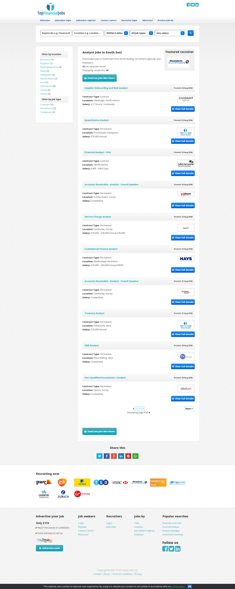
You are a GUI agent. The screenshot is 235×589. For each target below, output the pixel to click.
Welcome (45, 20)
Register (82, 526)
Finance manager (171, 530)
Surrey (43, 89)
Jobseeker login (63, 20)
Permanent (46, 108)
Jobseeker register (86, 20)
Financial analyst (170, 526)
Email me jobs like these (101, 78)
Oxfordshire (46, 86)
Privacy (138, 574)
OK (189, 586)
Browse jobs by (165, 20)
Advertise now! (51, 548)
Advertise (147, 20)
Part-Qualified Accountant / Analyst (105, 377)
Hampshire (46, 74)
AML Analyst (92, 345)
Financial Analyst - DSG (98, 152)
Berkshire (45, 59)
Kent (42, 82)
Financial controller (172, 523)
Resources (83, 534)
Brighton (45, 63)
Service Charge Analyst (98, 216)
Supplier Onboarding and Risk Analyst (106, 87)
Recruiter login (129, 20)
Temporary (46, 112)
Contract (44, 104)
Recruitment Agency (144, 530)
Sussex (43, 93)
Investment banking (172, 534)
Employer (139, 534)
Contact (97, 574)
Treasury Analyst (94, 313)
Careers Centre (86, 530)
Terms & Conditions (122, 574)
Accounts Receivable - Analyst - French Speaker (112, 184)
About (106, 574)
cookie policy (178, 586)
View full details (184, 108)
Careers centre (108, 20)
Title (136, 523)
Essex (43, 70)
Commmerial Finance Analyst (101, 248)
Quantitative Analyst (97, 120)
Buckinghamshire (49, 67)
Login (81, 523)
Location (138, 526)
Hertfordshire (47, 78)
